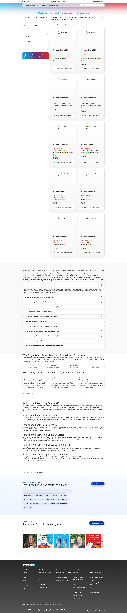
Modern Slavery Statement (48, 610)
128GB (55, 56)
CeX (60, 604)
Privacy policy (43, 579)
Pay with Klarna (77, 592)
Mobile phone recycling (62, 583)
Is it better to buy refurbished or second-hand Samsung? (41, 336)
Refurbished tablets (61, 577)
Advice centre (76, 575)
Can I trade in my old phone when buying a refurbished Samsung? (44, 345)
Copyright (42, 584)
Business (41, 590)
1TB (59, 56)
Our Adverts (25, 583)
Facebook (25, 575)
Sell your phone (94, 575)
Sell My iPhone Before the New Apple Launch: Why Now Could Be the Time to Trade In (47, 491)
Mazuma (39, 604)
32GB (55, 197)
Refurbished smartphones (63, 572)
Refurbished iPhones (62, 575)
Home (23, 472)
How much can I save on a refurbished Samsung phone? (41, 316)
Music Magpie (33, 604)
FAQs (74, 582)
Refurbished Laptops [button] (42, 5)
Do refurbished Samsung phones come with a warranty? (41, 307)
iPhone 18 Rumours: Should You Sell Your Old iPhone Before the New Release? (45, 503)
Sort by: (24, 25)
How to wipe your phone (80, 587)
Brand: (24, 34)
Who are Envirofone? (45, 572)
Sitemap (75, 590)
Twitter (24, 577)
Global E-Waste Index (95, 590)
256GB (63, 56)
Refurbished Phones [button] (30, 5)
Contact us (25, 572)
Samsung (27, 36)
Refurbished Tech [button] (53, 5)
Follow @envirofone (96, 523)
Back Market (55, 604)
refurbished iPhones (53, 392)
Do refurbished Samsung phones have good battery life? (41, 326)
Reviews (92, 587)
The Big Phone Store (46, 604)
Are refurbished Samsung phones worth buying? (39, 285)
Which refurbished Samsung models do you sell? (39, 311)
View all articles (97, 484)
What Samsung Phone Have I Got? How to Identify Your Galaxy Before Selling (45, 495)
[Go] (46, 56)
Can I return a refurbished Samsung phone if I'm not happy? (42, 331)
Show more (27, 507)
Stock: (24, 49)
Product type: (26, 41)
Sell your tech (93, 580)
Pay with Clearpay (78, 595)
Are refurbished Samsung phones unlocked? (37, 321)
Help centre (76, 572)
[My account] (92, 1)
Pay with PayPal (77, 598)
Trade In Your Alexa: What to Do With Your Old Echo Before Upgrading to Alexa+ (46, 499)
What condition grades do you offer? (35, 302)
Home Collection (94, 592)
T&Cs (40, 582)
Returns (24, 588)
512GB (68, 56)
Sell (100, 1)
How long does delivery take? (33, 341)
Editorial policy (77, 584)
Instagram (25, 580)
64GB (59, 197)
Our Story (25, 585)
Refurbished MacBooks (62, 580)
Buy (95, 1)
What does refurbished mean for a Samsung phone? (40, 297)
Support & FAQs (43, 587)
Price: (24, 45)
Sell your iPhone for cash (96, 577)
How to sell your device (96, 572)
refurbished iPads (63, 392)
